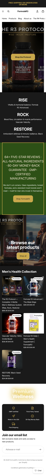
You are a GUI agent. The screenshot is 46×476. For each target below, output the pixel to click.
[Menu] (3, 11)
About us (27, 18)
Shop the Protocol (23, 57)
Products (12, 18)
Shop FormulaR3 (23, 199)
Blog (20, 18)
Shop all (23, 256)
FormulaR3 (13, 460)
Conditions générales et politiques (23, 468)
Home (4, 18)
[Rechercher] (8, 11)
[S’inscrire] (40, 449)
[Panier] (43, 11)
